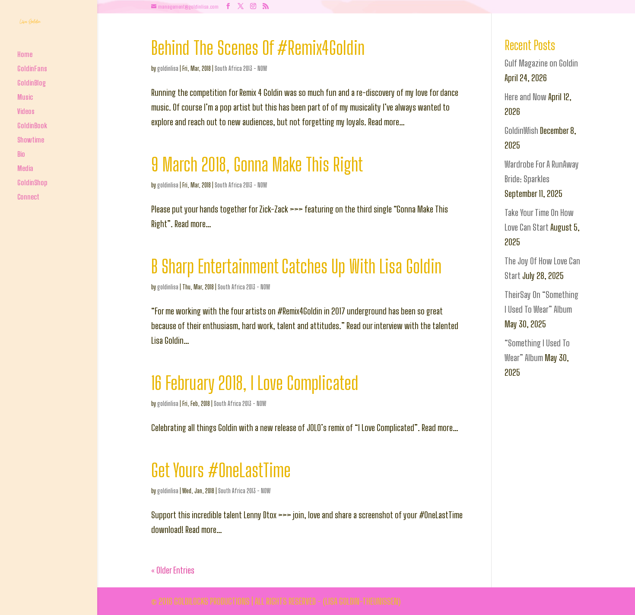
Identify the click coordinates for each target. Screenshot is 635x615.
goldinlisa (167, 68)
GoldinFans (32, 69)
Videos (26, 112)
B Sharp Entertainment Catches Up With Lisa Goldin (296, 266)
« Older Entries (172, 570)
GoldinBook (32, 126)
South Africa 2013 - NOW (241, 68)
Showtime (30, 140)
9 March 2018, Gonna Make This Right (257, 164)
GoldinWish (521, 130)
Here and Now (525, 97)
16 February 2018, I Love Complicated (255, 383)
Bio (21, 155)
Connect (28, 197)
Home (24, 55)
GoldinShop (32, 183)
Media (25, 169)
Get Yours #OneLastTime (221, 470)
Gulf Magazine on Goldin (541, 63)
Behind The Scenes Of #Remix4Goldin (258, 48)
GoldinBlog (31, 83)
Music (25, 97)
